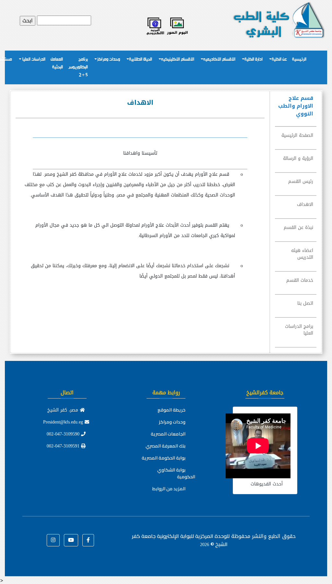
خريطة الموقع (171, 410)
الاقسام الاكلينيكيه (177, 59)
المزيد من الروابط (168, 488)
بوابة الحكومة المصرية (163, 458)
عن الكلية (279, 59)
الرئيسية (299, 59)
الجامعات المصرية (168, 434)
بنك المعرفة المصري (165, 446)
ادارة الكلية (253, 59)
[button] (88, 540)
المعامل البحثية (57, 63)
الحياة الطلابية (140, 59)
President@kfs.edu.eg (64, 422)
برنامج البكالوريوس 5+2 (78, 67)
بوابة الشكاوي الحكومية (176, 473)
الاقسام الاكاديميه (219, 59)
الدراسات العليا (33, 59)
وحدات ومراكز (108, 59)
